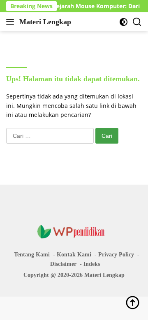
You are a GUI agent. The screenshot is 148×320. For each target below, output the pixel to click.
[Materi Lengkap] (74, 231)
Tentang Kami (32, 254)
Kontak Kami (74, 254)
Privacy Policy (116, 254)
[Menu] (11, 22)
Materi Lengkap (45, 22)
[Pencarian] (137, 22)
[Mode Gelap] (123, 22)
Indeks (91, 264)
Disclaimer (63, 264)
